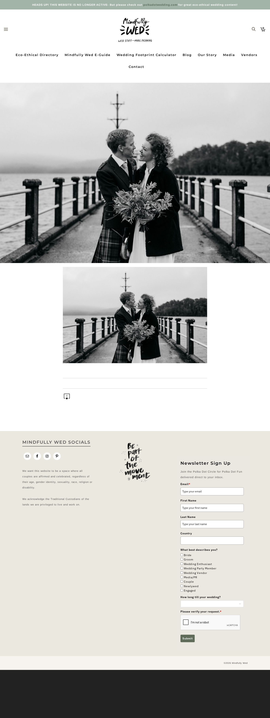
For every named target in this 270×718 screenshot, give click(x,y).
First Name (188, 500)
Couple (189, 581)
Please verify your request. (201, 611)
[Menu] (6, 29)
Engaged (190, 590)
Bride (188, 555)
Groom (188, 559)
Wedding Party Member (200, 568)
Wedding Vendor (195, 573)
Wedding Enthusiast (198, 564)
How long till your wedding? (200, 597)
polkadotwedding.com (160, 4)
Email (185, 484)
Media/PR (190, 577)
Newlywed (191, 586)
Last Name (188, 517)
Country (186, 533)
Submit (187, 638)
